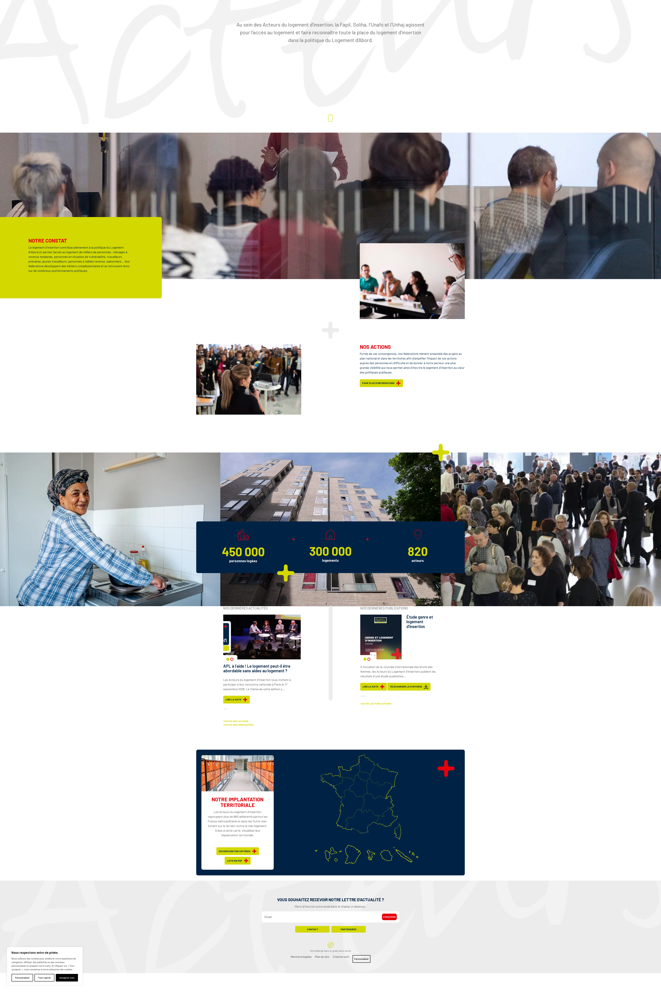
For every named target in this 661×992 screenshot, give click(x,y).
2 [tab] (231, 659)
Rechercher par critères (234, 851)
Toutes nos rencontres (238, 724)
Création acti (341, 956)
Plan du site (322, 956)
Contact (312, 929)
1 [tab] (227, 659)
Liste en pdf (234, 860)
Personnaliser (22, 977)
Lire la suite (233, 704)
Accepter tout (67, 977)
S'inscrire (389, 916)
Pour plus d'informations (378, 383)
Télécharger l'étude (403, 686)
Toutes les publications (375, 703)
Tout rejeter (44, 977)
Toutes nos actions (235, 721)
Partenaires (348, 929)
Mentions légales (301, 956)
